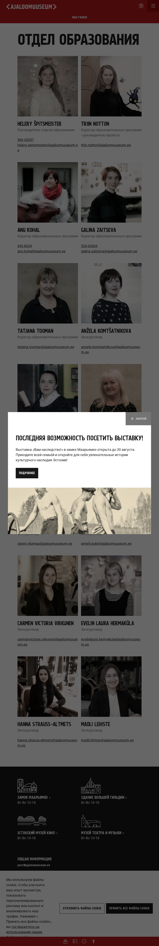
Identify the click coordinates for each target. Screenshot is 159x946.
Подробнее (27, 473)
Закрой (141, 418)
